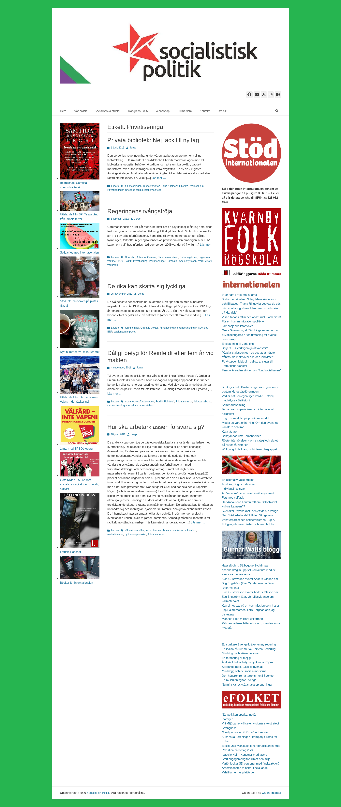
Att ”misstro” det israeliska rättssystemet (248, 493)
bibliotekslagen (133, 185)
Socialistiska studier (107, 111)
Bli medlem (184, 111)
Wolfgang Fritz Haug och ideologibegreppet (249, 449)
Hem (63, 111)
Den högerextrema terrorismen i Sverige (248, 675)
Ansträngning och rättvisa (238, 484)
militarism (190, 530)
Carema (151, 257)
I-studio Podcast (70, 551)
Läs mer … (159, 177)
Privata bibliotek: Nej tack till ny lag (153, 140)
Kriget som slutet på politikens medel (245, 418)
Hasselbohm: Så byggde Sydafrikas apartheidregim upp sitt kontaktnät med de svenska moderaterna (249, 570)
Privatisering (140, 260)
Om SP (222, 111)
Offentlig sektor (149, 327)
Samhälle (172, 260)
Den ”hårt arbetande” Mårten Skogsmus (247, 515)
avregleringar (132, 327)
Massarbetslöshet (173, 530)
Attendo (141, 257)
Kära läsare (229, 431)
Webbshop (163, 111)
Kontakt (205, 111)
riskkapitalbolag (202, 401)
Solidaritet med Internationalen (79, 252)
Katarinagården (188, 257)
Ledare (115, 185)
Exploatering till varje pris (238, 343)
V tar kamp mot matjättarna (239, 294)
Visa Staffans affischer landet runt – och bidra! (251, 317)
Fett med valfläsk (233, 497)
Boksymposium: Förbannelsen (241, 436)
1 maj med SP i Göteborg (76, 448)
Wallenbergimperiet (125, 331)
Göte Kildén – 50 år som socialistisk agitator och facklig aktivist (79, 484)
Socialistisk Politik (98, 792)
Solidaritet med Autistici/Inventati (242, 666)
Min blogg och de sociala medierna (244, 671)
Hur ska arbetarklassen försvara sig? (155, 427)
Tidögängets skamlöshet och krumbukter (248, 524)
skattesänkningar (187, 327)
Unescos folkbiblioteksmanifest (143, 189)
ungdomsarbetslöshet (140, 405)
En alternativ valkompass (238, 479)
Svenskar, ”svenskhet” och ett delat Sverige (250, 511)
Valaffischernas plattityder (238, 772)
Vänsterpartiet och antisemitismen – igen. (248, 519)
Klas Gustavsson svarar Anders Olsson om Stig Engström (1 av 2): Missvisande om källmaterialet (250, 596)
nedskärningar (115, 534)
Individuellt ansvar (233, 488)
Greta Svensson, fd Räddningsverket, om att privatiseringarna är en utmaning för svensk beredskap (250, 335)
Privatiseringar (115, 189)
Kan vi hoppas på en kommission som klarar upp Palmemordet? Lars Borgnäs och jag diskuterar (250, 610)
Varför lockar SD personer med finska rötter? (250, 763)
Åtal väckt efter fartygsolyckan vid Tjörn (247, 662)
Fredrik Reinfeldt (165, 401)
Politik (128, 260)
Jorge (133, 147)
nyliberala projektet (135, 534)
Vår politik (80, 111)
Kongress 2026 (138, 111)
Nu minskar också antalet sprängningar (247, 684)
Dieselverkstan (151, 185)
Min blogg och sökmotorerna (240, 653)
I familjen (227, 719)
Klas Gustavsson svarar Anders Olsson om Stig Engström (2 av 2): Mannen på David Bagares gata (250, 583)
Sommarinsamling (233, 405)
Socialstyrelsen (188, 260)
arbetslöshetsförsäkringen (139, 401)
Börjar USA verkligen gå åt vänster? (245, 348)
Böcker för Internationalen (76, 582)
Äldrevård (130, 257)
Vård (200, 260)
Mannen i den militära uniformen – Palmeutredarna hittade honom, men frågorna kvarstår (251, 623)
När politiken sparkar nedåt (239, 714)
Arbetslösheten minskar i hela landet (245, 767)
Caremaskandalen (168, 257)
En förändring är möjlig (236, 658)
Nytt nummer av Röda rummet (79, 351)
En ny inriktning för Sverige (239, 680)
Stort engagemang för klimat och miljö (246, 759)
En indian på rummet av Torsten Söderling (248, 649)
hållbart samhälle (134, 530)
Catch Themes (271, 792)
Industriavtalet (153, 530)
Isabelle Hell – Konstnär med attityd (244, 754)
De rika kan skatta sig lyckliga (146, 286)
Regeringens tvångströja (139, 211)
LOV (120, 260)
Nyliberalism (197, 185)
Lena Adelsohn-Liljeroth (175, 185)
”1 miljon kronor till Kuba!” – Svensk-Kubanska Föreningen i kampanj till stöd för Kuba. (249, 737)
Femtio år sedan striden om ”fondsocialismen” (251, 370)
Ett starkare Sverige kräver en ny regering (249, 644)
